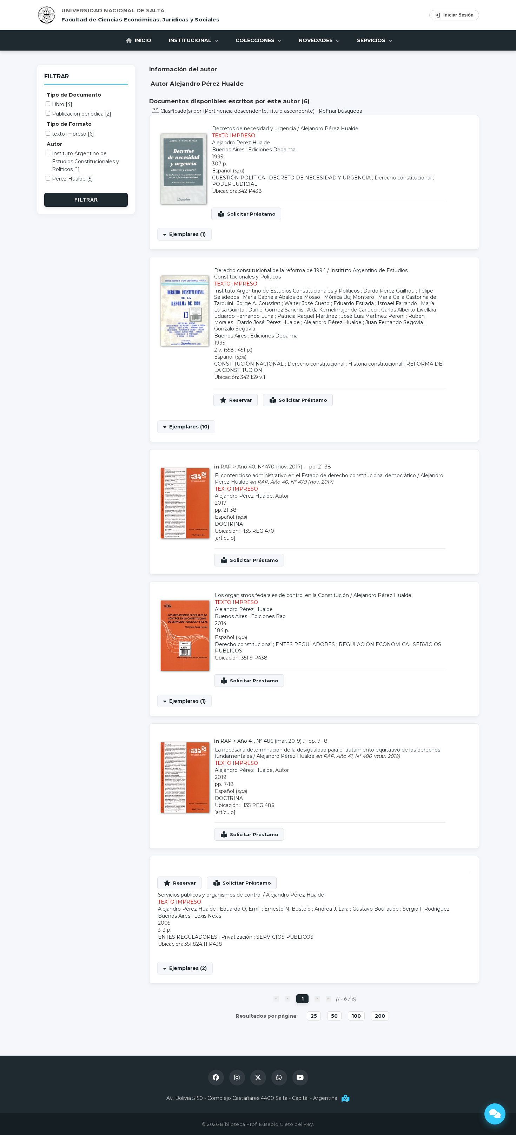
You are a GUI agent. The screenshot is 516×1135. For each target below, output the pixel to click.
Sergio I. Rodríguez (426, 909)
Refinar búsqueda (340, 111)
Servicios (372, 40)
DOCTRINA (229, 524)
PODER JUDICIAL (234, 184)
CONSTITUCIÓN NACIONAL (249, 364)
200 (380, 1016)
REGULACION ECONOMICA (374, 644)
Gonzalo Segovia (234, 329)
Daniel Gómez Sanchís (275, 310)
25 (314, 1016)
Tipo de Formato (69, 124)
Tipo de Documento (74, 95)
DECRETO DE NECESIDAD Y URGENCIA (320, 178)
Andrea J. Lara (332, 909)
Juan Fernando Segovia (394, 322)
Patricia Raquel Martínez (307, 316)
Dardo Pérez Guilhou (389, 291)
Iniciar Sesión (458, 15)
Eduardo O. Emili (240, 909)
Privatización (236, 937)
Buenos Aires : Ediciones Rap (250, 616)
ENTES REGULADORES (305, 644)
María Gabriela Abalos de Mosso (281, 297)
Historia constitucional (375, 364)
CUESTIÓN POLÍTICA (238, 178)
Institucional (191, 40)
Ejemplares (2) (188, 968)
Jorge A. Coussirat (258, 303)
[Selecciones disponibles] (156, 111)
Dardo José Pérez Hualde (268, 322)
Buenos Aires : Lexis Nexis (189, 916)
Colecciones (256, 40)
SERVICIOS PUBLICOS (284, 937)
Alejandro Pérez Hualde (329, 128)
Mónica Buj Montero (349, 297)
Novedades (316, 40)
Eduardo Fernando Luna (243, 316)
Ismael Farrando (397, 303)
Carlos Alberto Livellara (408, 310)
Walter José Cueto (307, 303)
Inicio (142, 40)
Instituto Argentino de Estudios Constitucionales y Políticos (286, 291)
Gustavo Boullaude (375, 909)
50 (334, 1016)
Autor (54, 144)
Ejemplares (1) (187, 234)
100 (356, 1016)
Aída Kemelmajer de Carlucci (342, 310)
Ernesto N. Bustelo (287, 909)
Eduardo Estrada (353, 303)
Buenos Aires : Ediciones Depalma (254, 149)
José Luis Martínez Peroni (372, 316)
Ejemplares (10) (189, 427)
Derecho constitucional (403, 178)
